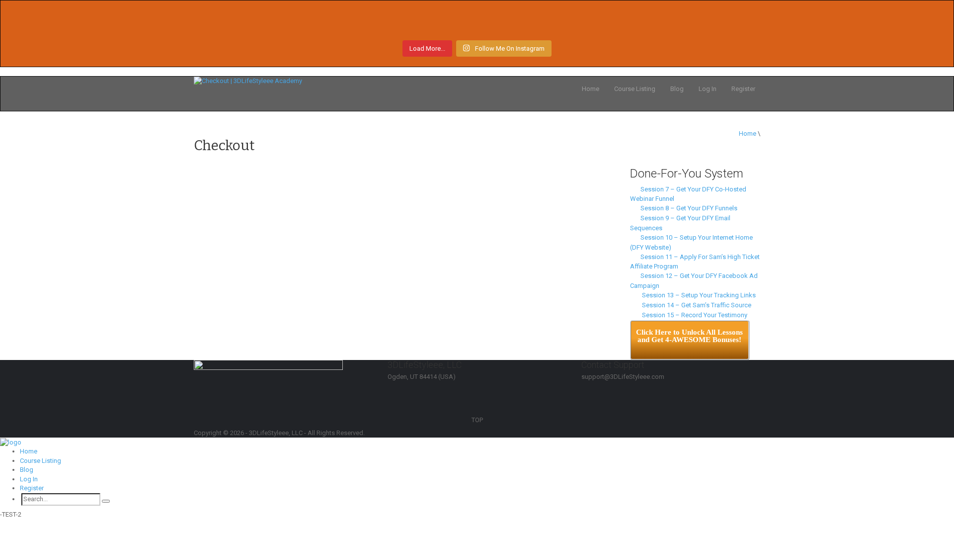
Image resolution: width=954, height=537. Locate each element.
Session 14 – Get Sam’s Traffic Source (694, 305)
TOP (477, 420)
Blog (677, 88)
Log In (707, 88)
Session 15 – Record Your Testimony (692, 315)
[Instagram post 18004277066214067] (296, 24)
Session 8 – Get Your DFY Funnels (687, 208)
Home (590, 88)
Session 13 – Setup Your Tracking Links (696, 295)
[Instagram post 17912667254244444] (477, 24)
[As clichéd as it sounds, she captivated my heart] (657, 24)
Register (743, 88)
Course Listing (634, 88)
